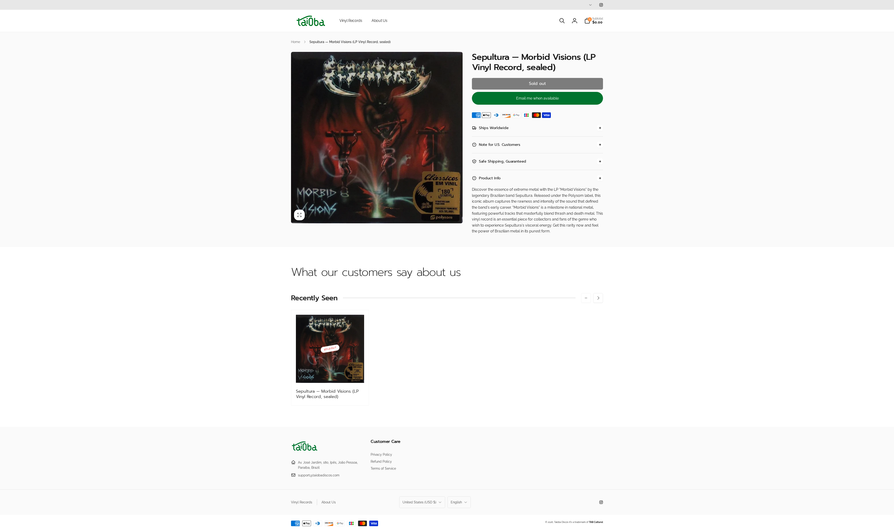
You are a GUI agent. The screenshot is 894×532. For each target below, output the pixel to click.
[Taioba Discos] (305, 451)
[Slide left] (586, 298)
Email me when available (537, 98)
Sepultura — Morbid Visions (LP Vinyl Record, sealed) (327, 394)
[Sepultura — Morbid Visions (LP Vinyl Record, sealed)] (330, 374)
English (456, 502)
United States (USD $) (419, 502)
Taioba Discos (561, 522)
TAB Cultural (596, 522)
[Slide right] (598, 298)
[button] (562, 21)
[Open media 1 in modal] (377, 137)
